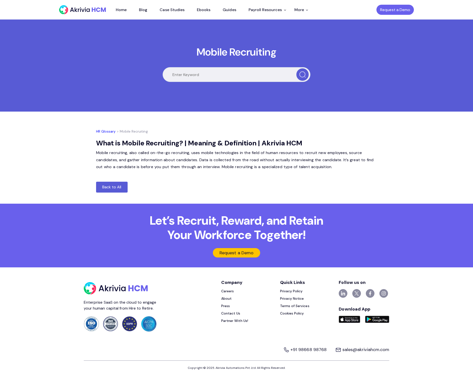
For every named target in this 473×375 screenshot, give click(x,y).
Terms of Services (294, 306)
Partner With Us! (234, 320)
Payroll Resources (265, 9)
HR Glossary (106, 131)
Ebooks (203, 9)
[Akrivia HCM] (82, 9)
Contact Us (230, 313)
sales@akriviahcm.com (365, 350)
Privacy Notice (292, 298)
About (226, 298)
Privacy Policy (291, 291)
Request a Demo (395, 9)
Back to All (111, 187)
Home (121, 9)
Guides (229, 9)
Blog (143, 9)
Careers (227, 291)
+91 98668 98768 (308, 350)
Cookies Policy (292, 313)
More (299, 9)
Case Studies (172, 9)
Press (225, 306)
